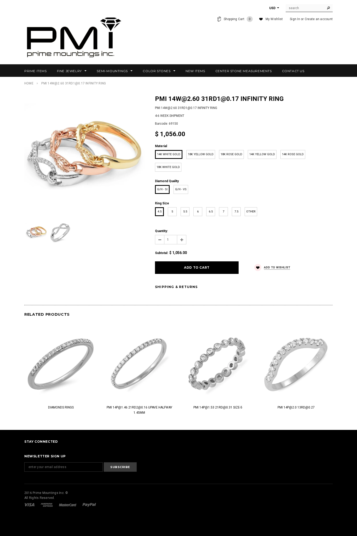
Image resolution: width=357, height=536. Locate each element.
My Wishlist (274, 19)
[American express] (47, 504)
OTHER (251, 211)
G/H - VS (181, 189)
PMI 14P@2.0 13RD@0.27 (296, 407)
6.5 (211, 211)
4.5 (160, 211)
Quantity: (161, 231)
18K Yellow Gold (201, 154)
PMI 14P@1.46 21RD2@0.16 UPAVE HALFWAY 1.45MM (139, 410)
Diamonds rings (61, 407)
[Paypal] (89, 504)
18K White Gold (168, 167)
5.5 (185, 211)
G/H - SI (162, 189)
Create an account (319, 19)
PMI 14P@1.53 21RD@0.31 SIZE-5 (217, 407)
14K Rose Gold (293, 154)
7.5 (236, 211)
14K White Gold (168, 154)
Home (28, 83)
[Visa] (29, 504)
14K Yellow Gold (262, 154)
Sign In (295, 19)
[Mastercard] (68, 504)
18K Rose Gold (231, 154)
